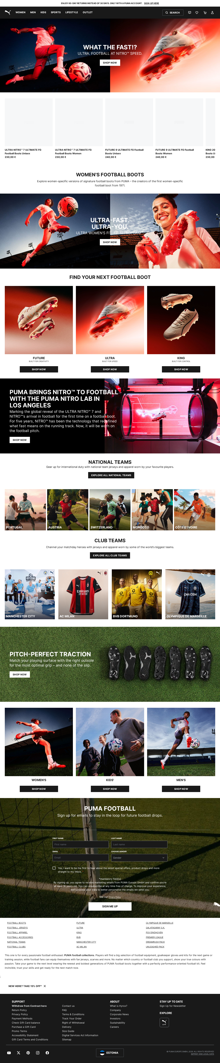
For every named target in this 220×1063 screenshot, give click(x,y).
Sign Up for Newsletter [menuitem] (173, 1005)
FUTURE (80, 923)
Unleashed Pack (155, 946)
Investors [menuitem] (115, 1018)
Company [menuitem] (115, 1010)
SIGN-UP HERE (151, 3)
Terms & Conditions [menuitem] (73, 1014)
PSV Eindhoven (154, 932)
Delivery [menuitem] (66, 1026)
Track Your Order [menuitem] (72, 1018)
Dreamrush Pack (155, 942)
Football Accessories (20, 937)
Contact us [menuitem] (68, 1005)
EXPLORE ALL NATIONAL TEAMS (111, 475)
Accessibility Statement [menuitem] (25, 1035)
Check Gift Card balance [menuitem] (26, 1022)
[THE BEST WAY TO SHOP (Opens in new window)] (164, 1022)
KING (79, 932)
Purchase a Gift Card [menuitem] (24, 1026)
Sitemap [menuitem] (66, 1039)
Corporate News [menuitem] (119, 1014)
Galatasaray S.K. (155, 927)
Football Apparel (17, 932)
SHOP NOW (110, 62)
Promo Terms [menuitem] (19, 1031)
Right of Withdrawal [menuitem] (73, 1022)
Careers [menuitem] (114, 1026)
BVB (78, 937)
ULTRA (79, 927)
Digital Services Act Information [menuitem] (80, 1035)
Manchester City (86, 942)
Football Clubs (16, 946)
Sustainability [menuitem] (117, 1022)
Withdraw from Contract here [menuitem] (29, 1005)
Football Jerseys (17, 927)
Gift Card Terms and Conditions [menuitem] (30, 1039)
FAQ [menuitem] (64, 1010)
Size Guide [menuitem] (68, 1031)
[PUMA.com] (7, 13)
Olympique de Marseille (159, 923)
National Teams (16, 942)
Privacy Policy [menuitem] (20, 1014)
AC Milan (81, 946)
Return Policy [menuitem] (19, 1010)
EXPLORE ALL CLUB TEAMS (110, 555)
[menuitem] (20, 12)
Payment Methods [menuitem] (22, 1018)
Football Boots (16, 923)
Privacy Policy (115, 897)
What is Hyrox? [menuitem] (118, 1005)
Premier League (154, 937)
